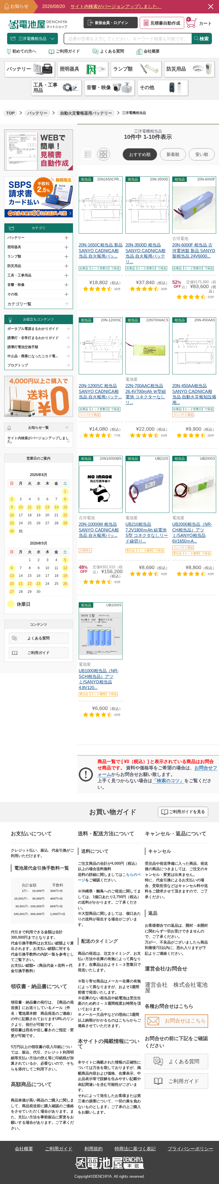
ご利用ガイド (68, 51)
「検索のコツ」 (168, 780)
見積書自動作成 (165, 23)
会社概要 (152, 51)
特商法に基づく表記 (135, 1148)
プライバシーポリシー (190, 1148)
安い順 (201, 154)
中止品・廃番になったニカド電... (32, 356)
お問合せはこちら (185, 1021)
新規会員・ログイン (111, 23)
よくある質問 (112, 51)
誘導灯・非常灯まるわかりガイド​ (33, 338)
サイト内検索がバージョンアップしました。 (38, 440)
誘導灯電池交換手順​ (22, 347)
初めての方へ (24, 51)
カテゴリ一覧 (19, 304)
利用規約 (93, 1148)
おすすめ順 (140, 154)
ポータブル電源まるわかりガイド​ (33, 329)
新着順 (173, 154)
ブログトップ (17, 365)
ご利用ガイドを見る (187, 811)
